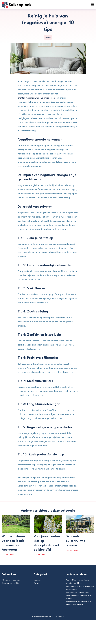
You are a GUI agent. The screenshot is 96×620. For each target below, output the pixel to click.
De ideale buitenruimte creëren (77, 592)
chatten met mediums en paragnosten (36, 98)
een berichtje (14, 583)
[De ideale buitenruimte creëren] (80, 524)
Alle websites (59, 616)
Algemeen (37, 580)
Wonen (48, 37)
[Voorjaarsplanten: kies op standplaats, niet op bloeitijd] (48, 524)
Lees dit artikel (8, 555)
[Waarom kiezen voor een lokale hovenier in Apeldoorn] (16, 524)
